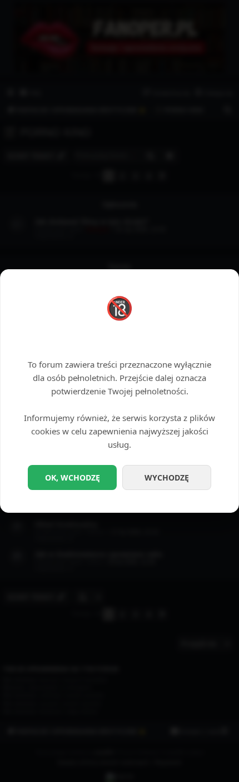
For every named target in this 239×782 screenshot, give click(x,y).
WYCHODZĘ (167, 477)
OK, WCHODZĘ (72, 477)
